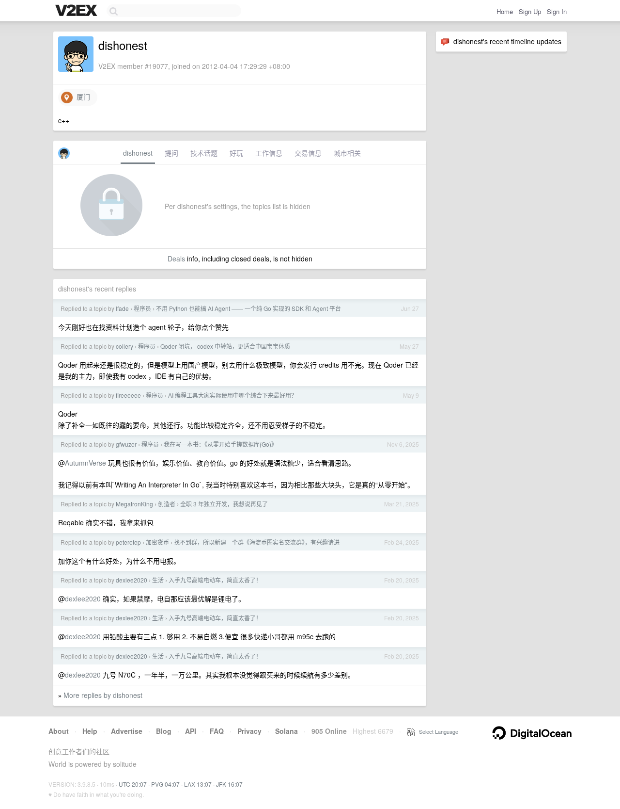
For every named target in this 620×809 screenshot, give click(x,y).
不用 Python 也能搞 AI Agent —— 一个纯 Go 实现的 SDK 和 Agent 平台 (248, 308)
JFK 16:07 (229, 784)
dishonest (138, 153)
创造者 (166, 504)
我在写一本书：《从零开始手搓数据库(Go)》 (220, 444)
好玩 (236, 153)
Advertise (126, 731)
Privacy (249, 731)
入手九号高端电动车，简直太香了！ (215, 580)
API (190, 731)
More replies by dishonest (102, 695)
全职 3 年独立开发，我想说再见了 (224, 504)
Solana (286, 731)
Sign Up (530, 11)
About (58, 731)
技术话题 (203, 153)
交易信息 (308, 153)
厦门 (81, 96)
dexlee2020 (131, 580)
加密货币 (157, 542)
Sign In (557, 11)
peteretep (128, 542)
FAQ (217, 731)
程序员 (142, 308)
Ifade (122, 308)
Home (504, 11)
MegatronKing (134, 504)
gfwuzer (126, 444)
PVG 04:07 (165, 784)
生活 (158, 580)
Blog (163, 731)
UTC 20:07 (133, 784)
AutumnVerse (85, 463)
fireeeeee (128, 395)
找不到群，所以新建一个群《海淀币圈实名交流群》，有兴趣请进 (257, 542)
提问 (171, 153)
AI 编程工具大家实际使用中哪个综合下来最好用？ (232, 395)
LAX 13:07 (198, 784)
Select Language (436, 731)
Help (89, 731)
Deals (176, 258)
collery (124, 346)
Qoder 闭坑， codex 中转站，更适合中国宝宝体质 (225, 346)
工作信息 (268, 153)
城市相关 (347, 153)
